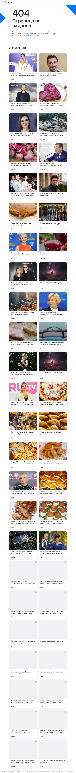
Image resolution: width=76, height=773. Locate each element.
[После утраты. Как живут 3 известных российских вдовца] (23, 97)
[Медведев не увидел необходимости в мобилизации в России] (53, 157)
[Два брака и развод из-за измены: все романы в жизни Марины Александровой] (23, 187)
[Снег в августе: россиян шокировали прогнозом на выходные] (23, 724)
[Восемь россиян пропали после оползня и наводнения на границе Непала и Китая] (23, 754)
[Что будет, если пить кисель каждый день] (53, 247)
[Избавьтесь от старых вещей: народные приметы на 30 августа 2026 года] (53, 217)
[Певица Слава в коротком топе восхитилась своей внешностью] (53, 635)
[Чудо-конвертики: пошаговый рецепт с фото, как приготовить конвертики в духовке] (53, 426)
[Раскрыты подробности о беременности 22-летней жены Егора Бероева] (23, 276)
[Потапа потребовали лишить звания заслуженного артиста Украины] (53, 545)
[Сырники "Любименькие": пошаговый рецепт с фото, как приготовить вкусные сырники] (53, 456)
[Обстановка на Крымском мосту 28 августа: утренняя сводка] (53, 336)
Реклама (17, 771)
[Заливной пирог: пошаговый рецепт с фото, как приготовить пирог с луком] (23, 217)
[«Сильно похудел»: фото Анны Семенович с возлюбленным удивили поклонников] (23, 396)
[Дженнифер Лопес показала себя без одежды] (53, 754)
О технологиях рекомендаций (42, 771)
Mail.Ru (4, 771)
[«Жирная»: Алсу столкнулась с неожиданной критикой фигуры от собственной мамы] (23, 67)
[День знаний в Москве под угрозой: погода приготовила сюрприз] (23, 366)
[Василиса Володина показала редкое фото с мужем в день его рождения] (23, 247)
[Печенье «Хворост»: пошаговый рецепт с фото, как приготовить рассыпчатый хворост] (53, 694)
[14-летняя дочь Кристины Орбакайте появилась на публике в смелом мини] (23, 485)
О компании (10, 771)
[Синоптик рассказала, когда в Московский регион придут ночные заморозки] (23, 545)
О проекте (30, 771)
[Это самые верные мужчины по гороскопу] (53, 187)
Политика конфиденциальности (60, 771)
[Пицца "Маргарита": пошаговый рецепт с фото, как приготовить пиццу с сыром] (23, 456)
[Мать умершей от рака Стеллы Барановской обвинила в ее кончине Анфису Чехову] (23, 127)
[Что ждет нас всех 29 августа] (53, 276)
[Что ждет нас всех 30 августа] (53, 366)
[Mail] (6, 2)
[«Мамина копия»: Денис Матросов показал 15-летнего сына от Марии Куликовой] (53, 306)
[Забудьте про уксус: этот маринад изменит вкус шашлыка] (23, 306)
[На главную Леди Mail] (10, 2)
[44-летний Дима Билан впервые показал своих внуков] (53, 67)
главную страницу (32, 35)
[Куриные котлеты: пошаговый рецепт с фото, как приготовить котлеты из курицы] (53, 575)
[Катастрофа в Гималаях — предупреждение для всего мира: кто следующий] (53, 127)
